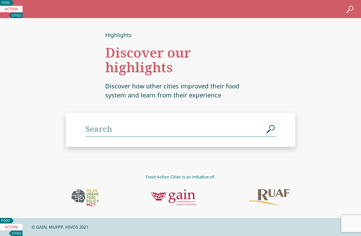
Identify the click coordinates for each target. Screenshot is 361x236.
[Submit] (271, 129)
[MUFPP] (85, 198)
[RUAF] (269, 198)
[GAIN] (174, 198)
